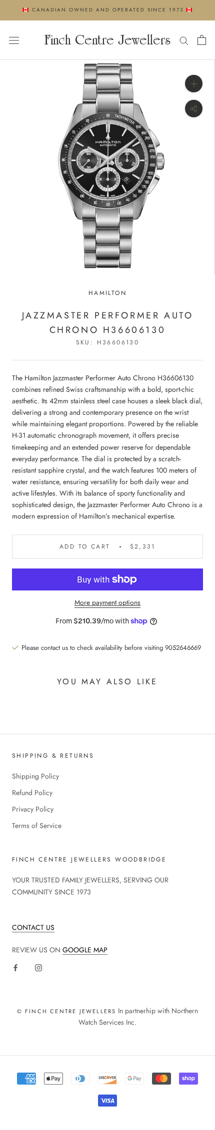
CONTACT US (33, 927)
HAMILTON (107, 292)
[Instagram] (38, 967)
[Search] (184, 40)
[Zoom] (193, 83)
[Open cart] (202, 40)
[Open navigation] (14, 40)
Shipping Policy (35, 776)
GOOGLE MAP (85, 950)
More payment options (107, 602)
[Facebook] (15, 967)
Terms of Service (37, 826)
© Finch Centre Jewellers (66, 1011)
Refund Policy (32, 793)
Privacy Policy (33, 809)
